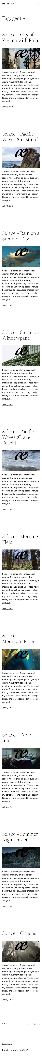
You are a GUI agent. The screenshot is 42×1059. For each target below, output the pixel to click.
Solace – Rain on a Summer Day (21, 236)
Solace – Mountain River (18, 638)
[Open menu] (38, 3)
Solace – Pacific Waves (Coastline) (20, 136)
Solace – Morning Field (20, 539)
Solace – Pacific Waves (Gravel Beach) (18, 437)
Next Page (34, 1024)
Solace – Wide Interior (16, 737)
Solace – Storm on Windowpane (20, 335)
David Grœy (8, 4)
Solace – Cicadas (19, 933)
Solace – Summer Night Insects (20, 836)
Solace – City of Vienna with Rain (20, 37)
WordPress (27, 1050)
